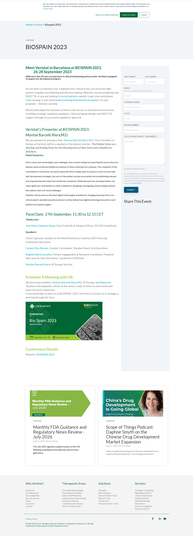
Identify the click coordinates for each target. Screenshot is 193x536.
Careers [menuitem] (29, 506)
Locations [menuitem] (30, 503)
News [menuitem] (28, 501)
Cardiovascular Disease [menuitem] (72, 503)
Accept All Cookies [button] (128, 15)
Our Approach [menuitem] (32, 493)
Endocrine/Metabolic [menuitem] (72, 495)
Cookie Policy (48, 8)
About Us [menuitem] (30, 490)
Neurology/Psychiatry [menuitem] (72, 493)
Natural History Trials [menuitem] (108, 503)
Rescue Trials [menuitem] (104, 498)
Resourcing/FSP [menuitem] (142, 509)
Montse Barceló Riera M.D (78, 140)
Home (29, 24)
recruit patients (70, 96)
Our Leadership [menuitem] (32, 495)
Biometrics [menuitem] (140, 503)
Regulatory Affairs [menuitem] (143, 493)
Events (39, 24)
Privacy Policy (136, 183)
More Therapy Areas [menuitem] (71, 506)
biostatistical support (87, 100)
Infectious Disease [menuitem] (70, 501)
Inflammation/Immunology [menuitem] (74, 498)
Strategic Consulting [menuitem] (144, 490)
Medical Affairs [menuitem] (142, 498)
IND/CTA (31, 96)
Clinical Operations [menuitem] (144, 495)
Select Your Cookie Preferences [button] (107, 15)
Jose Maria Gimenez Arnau (40, 225)
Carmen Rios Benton (37, 248)
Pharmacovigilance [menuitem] (143, 506)
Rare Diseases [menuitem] (104, 493)
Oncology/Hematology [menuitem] (72, 490)
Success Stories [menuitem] (32, 498)
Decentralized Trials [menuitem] (107, 495)
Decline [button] (144, 15)
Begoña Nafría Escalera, (39, 254)
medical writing (63, 100)
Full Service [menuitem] (103, 501)
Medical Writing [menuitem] (142, 501)
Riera (47, 264)
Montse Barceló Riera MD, (67, 282)
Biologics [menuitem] (102, 490)
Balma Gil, (105, 282)
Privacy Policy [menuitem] (31, 519)
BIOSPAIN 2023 (45, 354)
